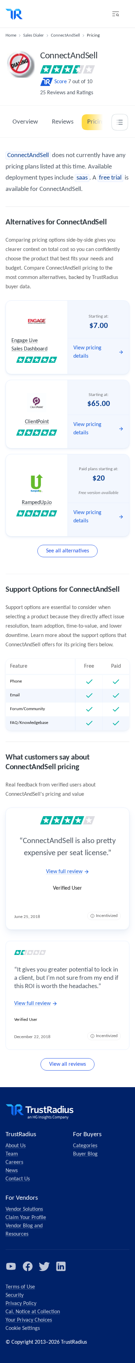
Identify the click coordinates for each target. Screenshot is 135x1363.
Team (12, 1154)
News (12, 1170)
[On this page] (119, 122)
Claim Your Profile (26, 1217)
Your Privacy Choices (29, 1320)
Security (15, 1295)
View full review (64, 871)
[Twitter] (44, 1266)
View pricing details (87, 352)
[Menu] (115, 14)
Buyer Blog (85, 1154)
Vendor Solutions (24, 1209)
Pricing (96, 122)
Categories (85, 1146)
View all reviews (67, 1064)
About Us (16, 1146)
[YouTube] (11, 1266)
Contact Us (18, 1179)
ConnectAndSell (65, 35)
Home (11, 35)
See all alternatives (67, 551)
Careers (14, 1162)
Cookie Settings (23, 1328)
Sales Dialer (33, 35)
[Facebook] (27, 1266)
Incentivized (107, 916)
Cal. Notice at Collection (33, 1312)
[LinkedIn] (60, 1266)
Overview (25, 122)
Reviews (62, 122)
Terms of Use (20, 1287)
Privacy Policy (21, 1303)
